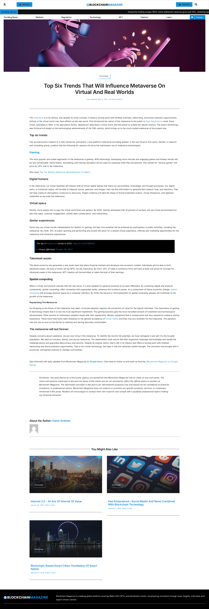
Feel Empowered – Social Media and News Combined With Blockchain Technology (141, 503)
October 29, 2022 (64, 249)
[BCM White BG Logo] (104, 4)
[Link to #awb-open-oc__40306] (5, 4)
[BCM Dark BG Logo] (26, 597)
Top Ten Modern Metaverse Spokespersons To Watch (65, 172)
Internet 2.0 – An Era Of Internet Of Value (56, 501)
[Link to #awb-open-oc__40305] (199, 4)
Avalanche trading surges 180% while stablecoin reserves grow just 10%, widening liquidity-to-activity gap (154, 12)
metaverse (38, 118)
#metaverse (51, 243)
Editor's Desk (50, 505)
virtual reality (112, 319)
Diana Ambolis (116, 99)
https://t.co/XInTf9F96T (84, 243)
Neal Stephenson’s (154, 121)
